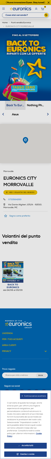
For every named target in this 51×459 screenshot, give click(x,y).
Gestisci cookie (27, 454)
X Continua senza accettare (34, 396)
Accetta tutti (27, 445)
